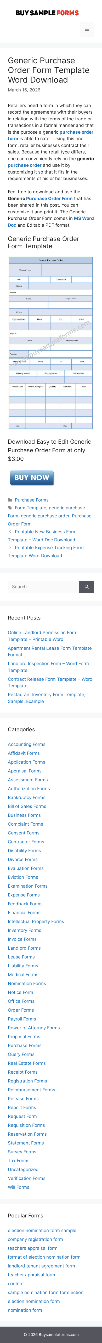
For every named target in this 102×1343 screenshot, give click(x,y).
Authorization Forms (29, 788)
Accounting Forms (27, 744)
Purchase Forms (32, 500)
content (16, 1283)
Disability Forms (24, 850)
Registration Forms (27, 1081)
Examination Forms (28, 886)
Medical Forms (23, 974)
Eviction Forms (23, 877)
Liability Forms (23, 965)
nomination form (25, 1310)
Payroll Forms (22, 1019)
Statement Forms (26, 1143)
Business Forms (24, 815)
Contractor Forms (26, 841)
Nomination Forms (27, 983)
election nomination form (34, 1301)
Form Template (30, 507)
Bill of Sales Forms (27, 806)
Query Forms (21, 1054)
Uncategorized (23, 1169)
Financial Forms (24, 912)
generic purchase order (45, 515)
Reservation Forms (27, 1134)
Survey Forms (22, 1151)
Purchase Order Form (49, 198)
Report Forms (22, 1107)
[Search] (86, 587)
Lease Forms (21, 957)
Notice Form (20, 992)
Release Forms (23, 1098)
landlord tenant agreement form (41, 1265)
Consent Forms (23, 832)
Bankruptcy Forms (27, 797)
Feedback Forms (25, 903)
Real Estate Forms (27, 1063)
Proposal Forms (24, 1036)
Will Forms (18, 1187)
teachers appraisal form (33, 1248)
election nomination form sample (42, 1230)
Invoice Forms (22, 939)
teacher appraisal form (31, 1274)
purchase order (25, 165)
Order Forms (21, 1010)
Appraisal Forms (25, 770)
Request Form (22, 1116)
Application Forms (26, 762)
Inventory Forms (24, 930)
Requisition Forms (26, 1125)
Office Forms (21, 1001)
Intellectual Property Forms (36, 921)
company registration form (35, 1239)
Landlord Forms (24, 948)
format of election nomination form (44, 1257)
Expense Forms (24, 895)
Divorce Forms (23, 859)
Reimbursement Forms (31, 1089)
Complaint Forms (25, 824)
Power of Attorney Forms (34, 1027)
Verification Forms (27, 1178)
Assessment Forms (28, 779)
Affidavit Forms (24, 753)
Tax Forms (19, 1160)
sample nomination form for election (45, 1292)
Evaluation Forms (26, 868)
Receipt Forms (23, 1072)
